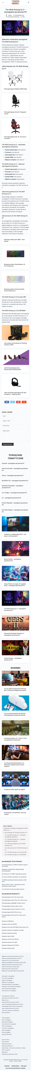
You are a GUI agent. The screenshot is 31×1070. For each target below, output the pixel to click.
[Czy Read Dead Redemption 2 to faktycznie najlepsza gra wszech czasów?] (15, 752)
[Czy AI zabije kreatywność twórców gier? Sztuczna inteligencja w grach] (15, 678)
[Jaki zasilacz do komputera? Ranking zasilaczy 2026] (15, 332)
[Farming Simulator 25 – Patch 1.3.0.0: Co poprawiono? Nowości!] (15, 727)
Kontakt (7, 1066)
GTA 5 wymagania (6, 1020)
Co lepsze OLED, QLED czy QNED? (14, 789)
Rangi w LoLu (5, 1000)
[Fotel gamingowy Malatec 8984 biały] (15, 78)
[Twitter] (12, 402)
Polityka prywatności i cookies (15, 1068)
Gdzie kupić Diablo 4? (7, 1046)
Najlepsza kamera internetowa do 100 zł (12, 964)
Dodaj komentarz (7, 444)
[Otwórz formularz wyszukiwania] (3, 2)
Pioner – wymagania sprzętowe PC (12, 475)
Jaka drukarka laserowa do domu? (10, 1002)
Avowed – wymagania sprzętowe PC (13, 463)
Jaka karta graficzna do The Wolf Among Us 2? (15, 844)
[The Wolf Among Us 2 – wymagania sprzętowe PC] (15, 598)
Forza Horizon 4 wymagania (9, 990)
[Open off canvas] (28, 2)
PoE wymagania (6, 1017)
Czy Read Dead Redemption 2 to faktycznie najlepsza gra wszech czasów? (14, 764)
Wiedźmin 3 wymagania (8, 982)
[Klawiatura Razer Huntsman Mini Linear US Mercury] (15, 278)
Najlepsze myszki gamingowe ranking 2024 (13, 970)
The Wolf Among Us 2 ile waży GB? (16, 852)
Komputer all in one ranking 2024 (10, 960)
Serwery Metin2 (6, 1012)
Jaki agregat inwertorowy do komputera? (12, 1006)
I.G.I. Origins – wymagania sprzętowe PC (14, 492)
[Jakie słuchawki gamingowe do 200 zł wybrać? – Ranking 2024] (15, 382)
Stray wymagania (6, 1032)
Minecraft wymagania (7, 1022)
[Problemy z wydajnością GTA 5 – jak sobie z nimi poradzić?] (15, 523)
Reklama (23, 1066)
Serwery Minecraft (6, 1034)
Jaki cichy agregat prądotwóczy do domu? (12, 1004)
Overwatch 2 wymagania (8, 976)
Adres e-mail (6, 420)
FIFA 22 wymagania (7, 1026)
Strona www (6, 425)
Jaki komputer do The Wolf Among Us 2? (16, 832)
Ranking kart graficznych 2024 (9, 1054)
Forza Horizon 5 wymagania (9, 1024)
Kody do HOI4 (5, 1041)
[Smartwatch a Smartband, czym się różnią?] (15, 802)
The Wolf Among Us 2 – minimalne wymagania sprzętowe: (15, 836)
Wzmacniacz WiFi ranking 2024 (10, 968)
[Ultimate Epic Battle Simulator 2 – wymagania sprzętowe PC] (15, 622)
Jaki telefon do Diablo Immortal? (10, 998)
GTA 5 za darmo (6, 1050)
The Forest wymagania (7, 978)
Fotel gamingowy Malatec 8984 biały (15, 89)
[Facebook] (6, 402)
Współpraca (15, 1066)
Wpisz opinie (6, 430)
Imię (4, 416)
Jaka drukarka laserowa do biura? (10, 1008)
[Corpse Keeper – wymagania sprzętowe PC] (15, 647)
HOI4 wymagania (6, 1030)
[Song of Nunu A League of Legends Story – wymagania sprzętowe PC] (15, 573)
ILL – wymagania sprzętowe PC (11, 498)
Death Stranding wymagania (9, 988)
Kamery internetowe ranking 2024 (10, 966)
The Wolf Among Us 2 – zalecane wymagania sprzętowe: (15, 840)
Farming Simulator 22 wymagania (10, 984)
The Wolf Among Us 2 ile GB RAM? (16, 854)
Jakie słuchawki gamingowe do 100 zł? (11, 958)
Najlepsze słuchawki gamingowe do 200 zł (12, 956)
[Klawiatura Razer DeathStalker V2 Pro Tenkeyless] (15, 253)
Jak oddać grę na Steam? (8, 996)
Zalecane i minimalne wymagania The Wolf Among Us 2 (15, 829)
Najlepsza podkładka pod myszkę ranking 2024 (14, 962)
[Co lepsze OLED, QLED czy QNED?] (15, 779)
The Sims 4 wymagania (8, 1028)
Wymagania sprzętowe (13, 16)
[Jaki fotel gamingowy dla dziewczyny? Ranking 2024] (15, 357)
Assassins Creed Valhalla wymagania (11, 986)
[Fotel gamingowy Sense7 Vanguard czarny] (15, 101)
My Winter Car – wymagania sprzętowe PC (15, 480)
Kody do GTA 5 (5, 1039)
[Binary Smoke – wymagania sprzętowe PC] (15, 548)
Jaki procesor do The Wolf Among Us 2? (16, 848)
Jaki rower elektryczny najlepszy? (10, 1010)
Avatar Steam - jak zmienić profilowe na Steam (14, 1048)
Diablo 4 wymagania (7, 980)
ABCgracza (4, 1052)
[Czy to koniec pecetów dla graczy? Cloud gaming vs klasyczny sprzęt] (15, 703)
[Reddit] (24, 402)
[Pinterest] (18, 402)
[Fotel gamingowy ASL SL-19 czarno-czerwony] (15, 126)
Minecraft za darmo (7, 1044)
